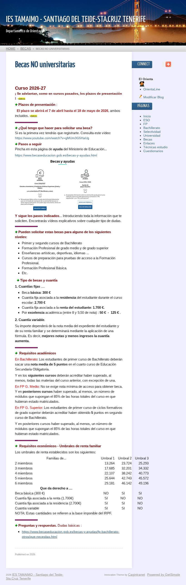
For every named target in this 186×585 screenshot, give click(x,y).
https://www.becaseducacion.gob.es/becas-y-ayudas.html (56, 155)
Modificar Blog (153, 97)
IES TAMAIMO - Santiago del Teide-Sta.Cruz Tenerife (76, 20)
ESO (146, 120)
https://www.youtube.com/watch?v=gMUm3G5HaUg (52, 138)
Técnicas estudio (155, 147)
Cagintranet (136, 574)
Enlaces (149, 143)
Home (10, 48)
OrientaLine (151, 89)
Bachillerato (151, 128)
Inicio (147, 116)
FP (145, 124)
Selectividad (152, 131)
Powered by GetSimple (163, 574)
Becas (25, 48)
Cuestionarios (153, 151)
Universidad (151, 135)
